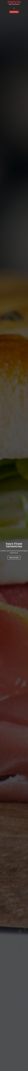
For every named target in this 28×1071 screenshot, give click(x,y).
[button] (14, 8)
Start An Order (14, 559)
